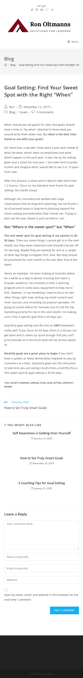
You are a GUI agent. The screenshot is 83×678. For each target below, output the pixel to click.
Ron (11, 107)
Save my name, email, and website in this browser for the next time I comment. (41, 597)
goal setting (54, 382)
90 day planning (20, 382)
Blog (12, 112)
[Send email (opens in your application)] (47, 10)
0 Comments (44, 112)
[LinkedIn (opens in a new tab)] (37, 10)
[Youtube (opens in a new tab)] (42, 10)
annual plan (38, 382)
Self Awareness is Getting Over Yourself (42, 433)
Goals (23, 112)
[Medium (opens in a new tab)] (51, 10)
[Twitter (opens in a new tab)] (32, 10)
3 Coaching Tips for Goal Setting (41, 483)
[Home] (5, 65)
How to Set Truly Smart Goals (41, 458)
